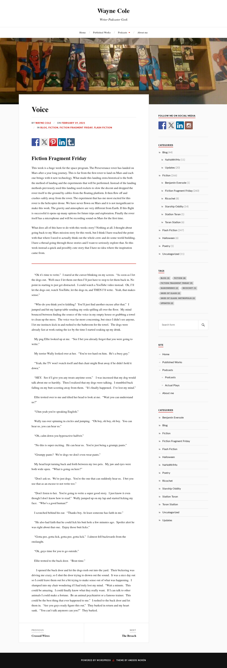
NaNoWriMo (172, 159)
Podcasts (122, 32)
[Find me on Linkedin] (180, 125)
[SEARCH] (203, 325)
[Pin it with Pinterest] (53, 142)
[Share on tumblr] (71, 142)
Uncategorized (170, 254)
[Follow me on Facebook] (162, 125)
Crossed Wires (41, 636)
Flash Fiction (103, 128)
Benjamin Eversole (175, 182)
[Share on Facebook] (36, 142)
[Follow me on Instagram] (189, 125)
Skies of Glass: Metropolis (178, 298)
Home (82, 32)
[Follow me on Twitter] (171, 125)
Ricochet (170, 198)
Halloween (168, 238)
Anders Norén (137, 660)
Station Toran (173, 214)
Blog (43, 128)
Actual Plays (172, 385)
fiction (180, 278)
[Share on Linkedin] (62, 142)
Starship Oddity (174, 206)
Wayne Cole (113, 10)
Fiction (53, 128)
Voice (40, 109)
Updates (170, 167)
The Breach (129, 636)
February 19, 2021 (73, 123)
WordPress (104, 660)
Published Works (102, 32)
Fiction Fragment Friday (76, 128)
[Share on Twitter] (44, 142)
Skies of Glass (170, 293)
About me (142, 32)
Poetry (166, 246)
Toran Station (173, 222)
